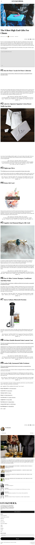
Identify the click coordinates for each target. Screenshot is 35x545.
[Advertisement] (17, 58)
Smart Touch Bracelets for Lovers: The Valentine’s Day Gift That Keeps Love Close (17, 489)
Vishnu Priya (6, 495)
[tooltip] (25, 39)
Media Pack (2, 518)
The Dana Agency (13, 388)
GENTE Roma (13, 404)
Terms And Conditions (4, 523)
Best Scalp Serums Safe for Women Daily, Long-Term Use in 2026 (18, 478)
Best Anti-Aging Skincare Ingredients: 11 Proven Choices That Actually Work (18, 471)
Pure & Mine (9, 399)
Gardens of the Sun (12, 397)
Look (1, 531)
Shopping (2, 528)
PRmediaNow (11, 406)
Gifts (6, 36)
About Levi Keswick (4, 515)
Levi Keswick (12, 36)
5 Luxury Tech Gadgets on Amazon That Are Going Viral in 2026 (18, 474)
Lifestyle (2, 529)
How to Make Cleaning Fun (9, 485)
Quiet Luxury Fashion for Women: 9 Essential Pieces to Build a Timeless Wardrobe (18, 466)
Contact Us (2, 520)
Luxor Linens (10, 390)
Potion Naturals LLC (8, 395)
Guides (2, 526)
